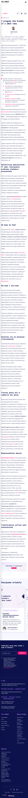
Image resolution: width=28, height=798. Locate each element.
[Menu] (26, 2)
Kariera (2, 727)
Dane (17, 492)
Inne (18, 740)
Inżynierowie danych (21, 738)
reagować (11, 444)
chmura (13, 229)
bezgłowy (6, 436)
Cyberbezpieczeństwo (10, 104)
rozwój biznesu (12, 346)
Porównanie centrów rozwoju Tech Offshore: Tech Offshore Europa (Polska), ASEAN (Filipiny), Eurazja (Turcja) (5, 773)
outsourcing (13, 82)
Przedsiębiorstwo (9, 94)
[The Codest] (5, 2)
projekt (23, 211)
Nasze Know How (5, 725)
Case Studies (4, 723)
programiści (17, 196)
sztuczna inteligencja (6, 513)
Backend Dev (20, 731)
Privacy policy (7, 792)
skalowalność (4, 281)
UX (25, 404)
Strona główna (4, 717)
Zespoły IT (19, 729)
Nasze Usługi (4, 721)
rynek (10, 92)
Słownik (3, 729)
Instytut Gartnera (5, 111)
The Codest (13, 199)
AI (13, 513)
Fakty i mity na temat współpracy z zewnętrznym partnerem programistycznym (6, 755)
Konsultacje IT (20, 717)
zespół (11, 211)
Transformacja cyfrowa (17, 534)
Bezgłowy (7, 98)
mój (23, 325)
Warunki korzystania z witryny (17, 792)
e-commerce (13, 98)
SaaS (6, 86)
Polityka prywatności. (8, 667)
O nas (2, 719)
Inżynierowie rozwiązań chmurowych (19, 735)
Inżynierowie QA (20, 742)
